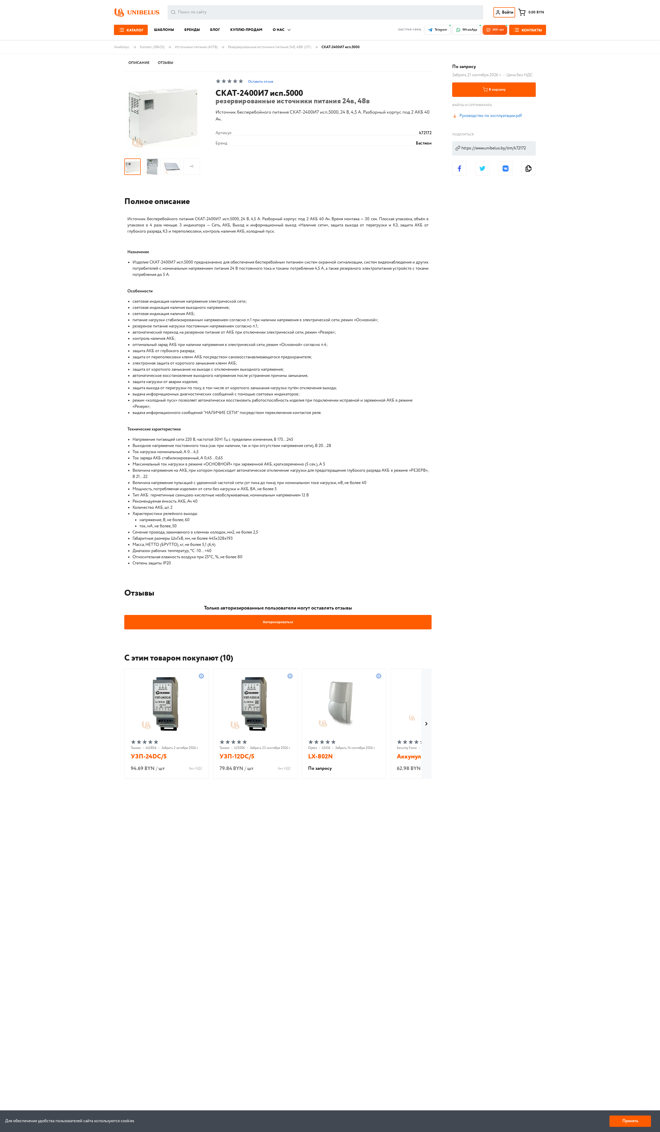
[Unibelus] (136, 12)
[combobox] (325, 12)
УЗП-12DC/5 (236, 756)
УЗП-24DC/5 (149, 756)
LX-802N (320, 756)
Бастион (424, 143)
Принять (630, 1121)
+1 (191, 166)
